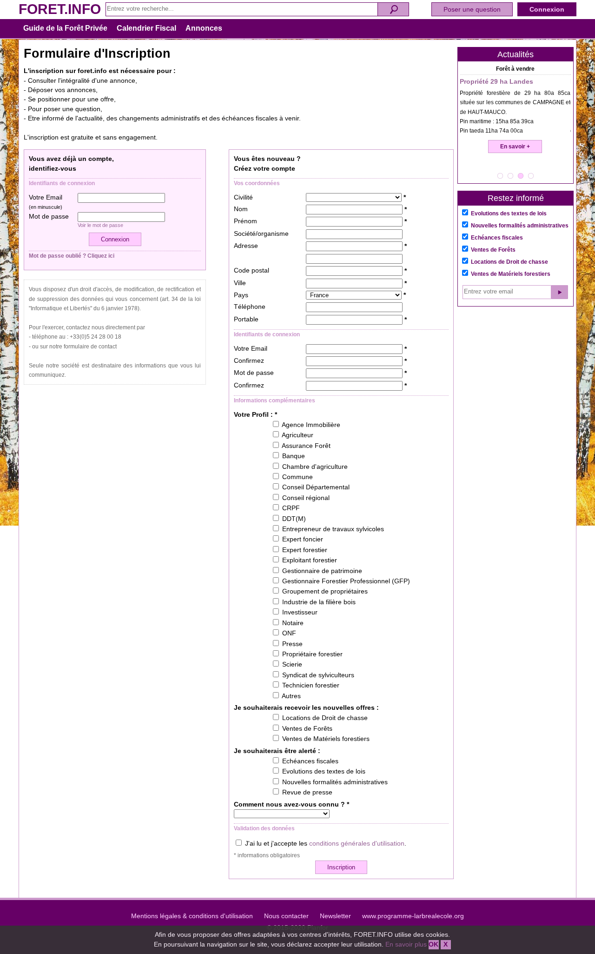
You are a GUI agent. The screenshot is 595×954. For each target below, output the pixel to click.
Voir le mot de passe (100, 225)
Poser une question (472, 9)
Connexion (546, 9)
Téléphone (249, 306)
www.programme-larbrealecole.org (413, 916)
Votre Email (45, 202)
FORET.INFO (60, 9)
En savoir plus (406, 944)
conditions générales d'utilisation (356, 843)
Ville (240, 283)
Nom (241, 209)
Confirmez (249, 360)
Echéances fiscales (497, 237)
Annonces (203, 28)
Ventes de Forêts (493, 250)
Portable (246, 319)
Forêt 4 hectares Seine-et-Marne (511, 81)
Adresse (246, 245)
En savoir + (515, 146)
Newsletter (335, 916)
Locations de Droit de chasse (509, 262)
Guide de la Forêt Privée (65, 28)
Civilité (243, 197)
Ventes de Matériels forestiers (510, 274)
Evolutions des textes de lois (509, 213)
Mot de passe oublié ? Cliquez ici (71, 256)
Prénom (245, 221)
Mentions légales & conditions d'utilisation (192, 916)
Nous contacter (286, 916)
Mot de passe (49, 216)
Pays (241, 295)
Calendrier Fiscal (146, 28)
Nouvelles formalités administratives (520, 225)
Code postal (251, 270)
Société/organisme (261, 233)
